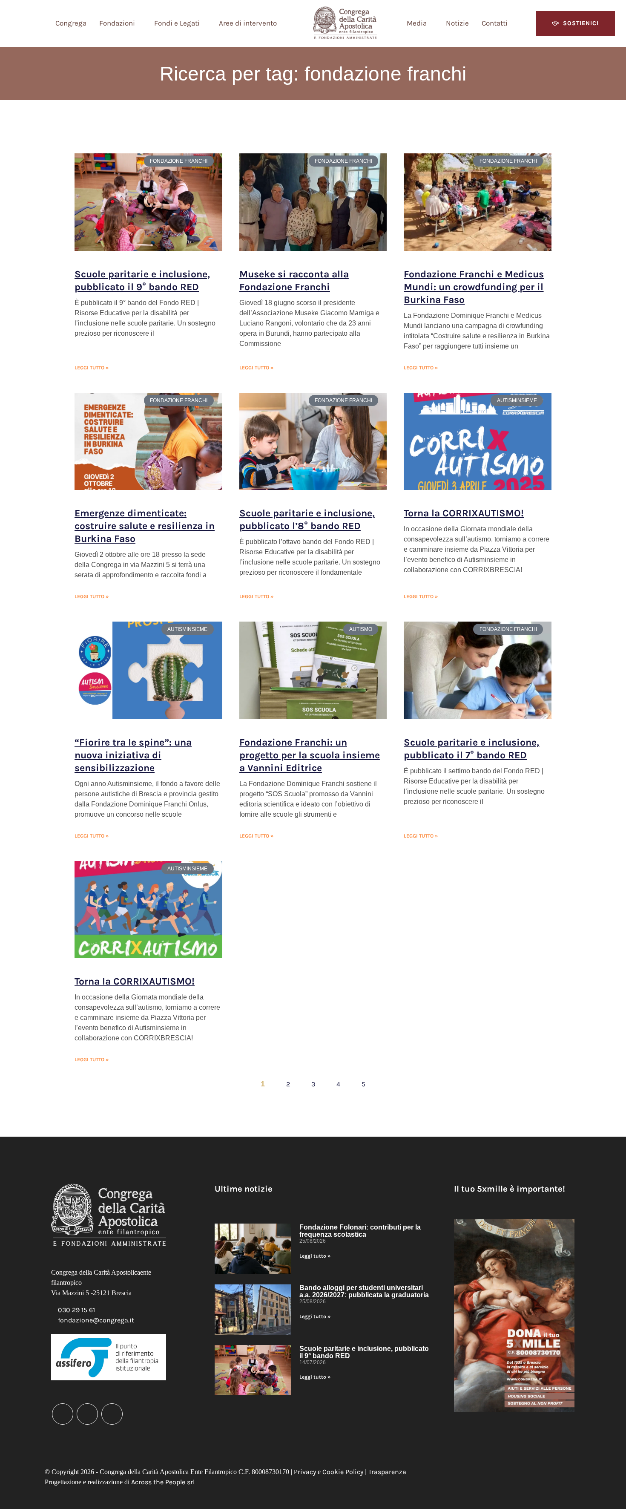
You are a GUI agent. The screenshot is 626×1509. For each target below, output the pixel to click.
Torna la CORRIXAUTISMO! (464, 513)
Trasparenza (387, 1472)
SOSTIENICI (581, 23)
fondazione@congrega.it (96, 1320)
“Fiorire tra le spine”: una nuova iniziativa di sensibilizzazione (133, 755)
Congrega (70, 23)
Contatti (495, 23)
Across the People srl (163, 1482)
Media (417, 23)
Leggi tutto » (92, 368)
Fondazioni (117, 23)
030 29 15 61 (76, 1310)
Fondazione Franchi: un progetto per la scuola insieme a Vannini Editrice (309, 755)
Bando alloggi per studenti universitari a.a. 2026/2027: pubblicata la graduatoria (364, 1291)
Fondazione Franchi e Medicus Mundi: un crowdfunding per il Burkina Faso (474, 286)
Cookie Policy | (345, 1472)
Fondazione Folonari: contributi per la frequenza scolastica (360, 1231)
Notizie (457, 23)
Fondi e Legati (177, 23)
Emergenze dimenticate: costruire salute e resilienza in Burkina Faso (145, 525)
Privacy (305, 1472)
